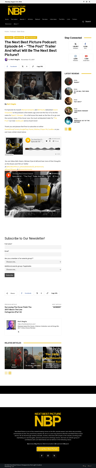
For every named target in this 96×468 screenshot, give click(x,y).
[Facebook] (83, 1)
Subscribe (86, 56)
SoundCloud (9, 129)
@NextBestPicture (12, 167)
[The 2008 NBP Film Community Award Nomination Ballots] (52, 358)
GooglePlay (24, 129)
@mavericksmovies (25, 169)
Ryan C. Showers (17, 115)
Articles (51, 362)
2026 (13, 365)
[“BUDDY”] (14, 358)
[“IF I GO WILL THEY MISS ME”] (33, 358)
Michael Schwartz (28, 110)
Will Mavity (41, 110)
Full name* (8, 244)
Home (7, 32)
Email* (7, 251)
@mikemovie (39, 167)
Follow (75, 43)
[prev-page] (6, 373)
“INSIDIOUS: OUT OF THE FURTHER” (82, 121)
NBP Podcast (31, 37)
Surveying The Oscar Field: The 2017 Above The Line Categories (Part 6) (18, 309)
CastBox (51, 129)
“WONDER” (56, 307)
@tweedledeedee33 (27, 167)
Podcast (13, 32)
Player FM (43, 129)
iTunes (31, 129)
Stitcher (37, 129)
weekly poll (19, 121)
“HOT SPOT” (78, 102)
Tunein (16, 129)
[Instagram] (86, 1)
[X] (89, 1)
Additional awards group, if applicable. (18, 266)
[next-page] (9, 373)
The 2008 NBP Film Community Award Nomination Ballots (52, 365)
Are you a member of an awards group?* (19, 258)
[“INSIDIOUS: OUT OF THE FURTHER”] (69, 120)
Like (85, 43)
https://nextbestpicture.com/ (26, 324)
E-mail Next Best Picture (48, 449)
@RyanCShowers (11, 169)
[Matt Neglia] (6, 59)
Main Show (20, 32)
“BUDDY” (14, 367)
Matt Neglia (15, 59)
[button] (86, 21)
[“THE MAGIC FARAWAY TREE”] (69, 111)
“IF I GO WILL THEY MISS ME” (33, 366)
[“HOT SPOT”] (69, 101)
